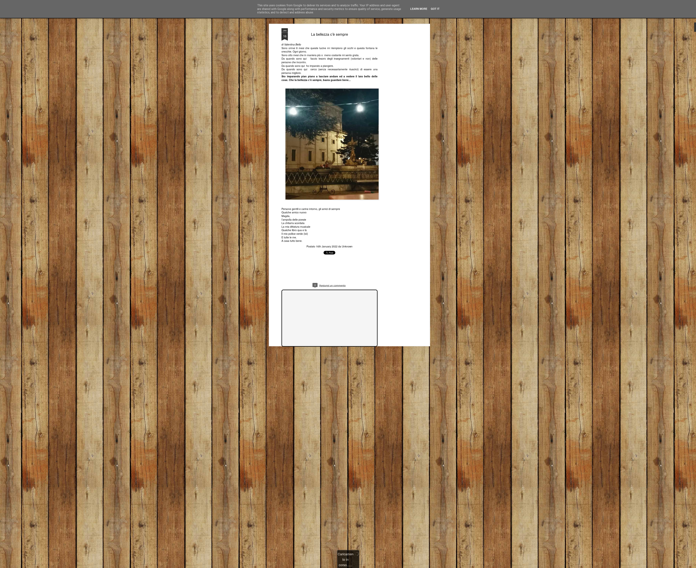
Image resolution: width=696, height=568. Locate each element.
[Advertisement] (397, 85)
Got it (435, 9)
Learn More (418, 9)
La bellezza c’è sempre (329, 34)
